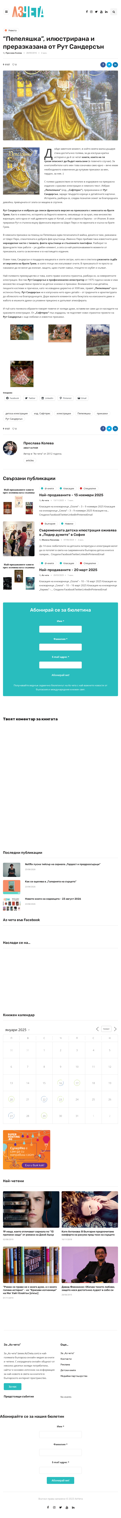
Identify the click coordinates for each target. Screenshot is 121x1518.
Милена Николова (50, 539)
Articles (30, 460)
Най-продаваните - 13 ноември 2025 (71, 495)
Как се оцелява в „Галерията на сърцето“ (50, 881)
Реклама (65, 1364)
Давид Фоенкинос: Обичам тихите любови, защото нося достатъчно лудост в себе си (88, 1288)
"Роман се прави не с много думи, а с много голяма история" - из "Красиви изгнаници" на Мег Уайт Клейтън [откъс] (30, 1290)
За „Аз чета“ (67, 1353)
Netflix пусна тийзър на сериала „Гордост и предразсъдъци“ (63, 864)
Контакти (66, 1359)
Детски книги (68, 1370)
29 (44, 1116)
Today (106, 1029)
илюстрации (64, 413)
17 (77, 1083)
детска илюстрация (17, 413)
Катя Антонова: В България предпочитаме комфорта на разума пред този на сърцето (88, 1233)
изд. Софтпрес (42, 413)
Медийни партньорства (73, 1376)
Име (60, 621)
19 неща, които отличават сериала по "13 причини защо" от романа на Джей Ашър (28, 1233)
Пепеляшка (84, 413)
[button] (60, 105)
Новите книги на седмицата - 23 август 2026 (53, 898)
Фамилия (60, 638)
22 (44, 1099)
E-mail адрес (60, 656)
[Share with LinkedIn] (115, 64)
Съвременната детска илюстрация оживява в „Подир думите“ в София (78, 532)
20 (11, 1099)
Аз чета (45, 500)
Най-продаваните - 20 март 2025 (68, 570)
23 (60, 1099)
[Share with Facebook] (103, 64)
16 (60, 1083)
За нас (13, 1386)
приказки (102, 413)
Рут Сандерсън (14, 418)
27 (11, 1116)
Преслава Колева (14, 53)
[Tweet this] (109, 64)
